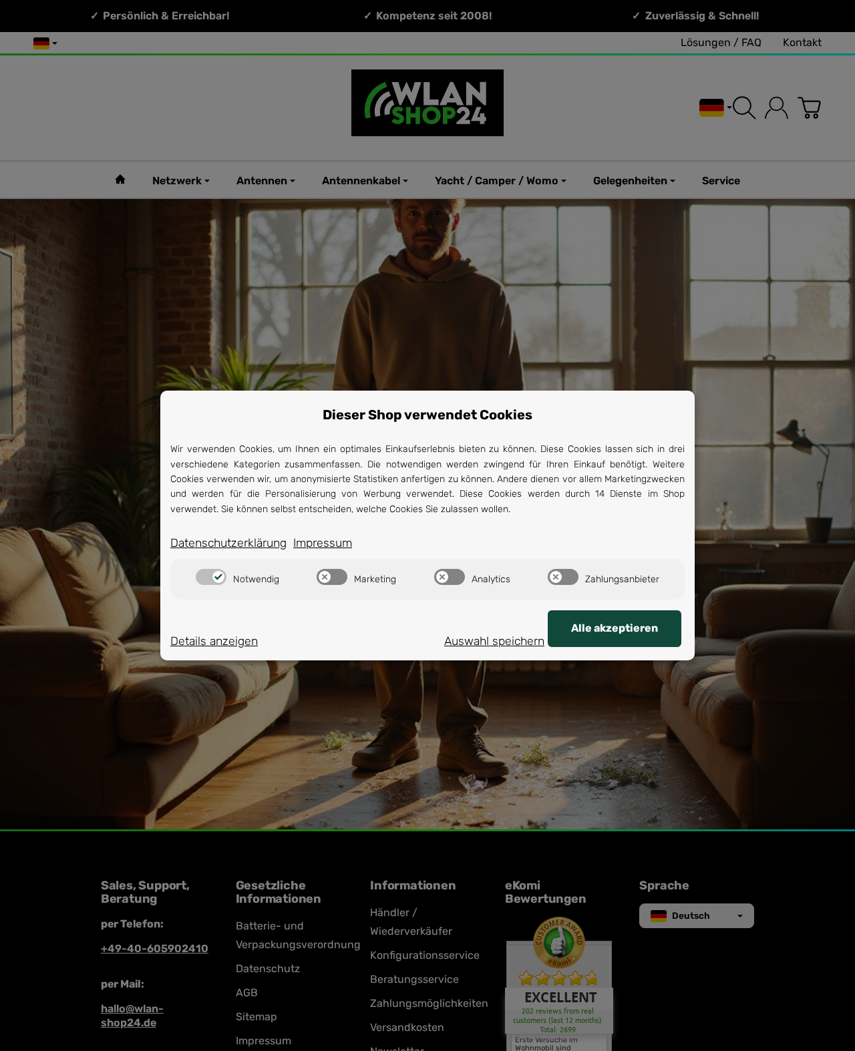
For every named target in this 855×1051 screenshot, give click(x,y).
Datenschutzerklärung (228, 543)
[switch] (211, 577)
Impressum (322, 543)
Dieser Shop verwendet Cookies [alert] (427, 415)
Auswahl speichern (494, 641)
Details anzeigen (214, 641)
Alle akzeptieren (614, 628)
